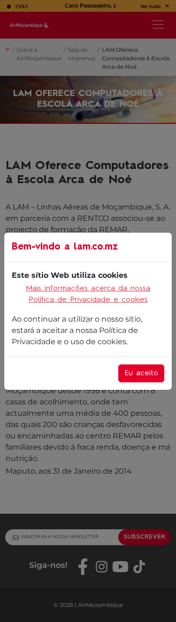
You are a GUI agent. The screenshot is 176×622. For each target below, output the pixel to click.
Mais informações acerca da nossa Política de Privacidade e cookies (88, 294)
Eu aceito (141, 373)
